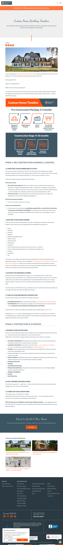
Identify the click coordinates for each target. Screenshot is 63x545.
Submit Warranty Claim (53, 493)
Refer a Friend (51, 486)
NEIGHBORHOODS (22, 481)
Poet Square (20, 491)
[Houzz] (15, 516)
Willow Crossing (21, 486)
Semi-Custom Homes (7, 486)
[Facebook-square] (4, 516)
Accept (22, 539)
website (16, 313)
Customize (10, 539)
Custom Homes (6, 483)
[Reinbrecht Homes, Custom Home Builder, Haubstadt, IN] (53, 526)
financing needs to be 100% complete (46, 301)
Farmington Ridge (21, 498)
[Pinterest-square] (11, 516)
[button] (6, 45)
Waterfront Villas (21, 505)
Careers (49, 491)
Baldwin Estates (21, 501)
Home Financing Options (38, 488)
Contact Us (50, 496)
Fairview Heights (21, 503)
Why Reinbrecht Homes (38, 483)
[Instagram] (8, 516)
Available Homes (36, 491)
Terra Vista (20, 493)
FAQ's (48, 483)
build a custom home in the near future (26, 74)
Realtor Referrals (51, 488)
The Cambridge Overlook (23, 488)
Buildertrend (48, 309)
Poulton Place (20, 483)
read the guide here (38, 347)
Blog (33, 493)
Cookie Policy (10, 536)
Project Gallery (36, 486)
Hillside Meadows (21, 496)
